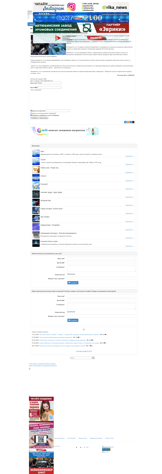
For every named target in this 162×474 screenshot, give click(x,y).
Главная (31, 24)
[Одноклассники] (128, 122)
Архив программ (59, 438)
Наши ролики (83, 438)
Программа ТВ (67, 24)
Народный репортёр (96, 438)
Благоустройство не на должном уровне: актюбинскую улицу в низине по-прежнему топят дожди (69, 343)
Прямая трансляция (53, 24)
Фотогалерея (72, 438)
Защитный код (60, 274)
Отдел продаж (79, 24)
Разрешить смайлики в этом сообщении (45, 115)
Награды (48, 438)
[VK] (42, 14)
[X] (133, 122)
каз (28, 17)
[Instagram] (40, 14)
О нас (32, 438)
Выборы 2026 (108, 24)
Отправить (73, 283)
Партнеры (40, 438)
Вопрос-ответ (109, 438)
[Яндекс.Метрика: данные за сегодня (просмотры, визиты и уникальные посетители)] (108, 447)
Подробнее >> (129, 156)
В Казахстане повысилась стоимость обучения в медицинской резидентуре (62, 340)
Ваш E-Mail (34, 87)
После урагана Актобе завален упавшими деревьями (55, 337)
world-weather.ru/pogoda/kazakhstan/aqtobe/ (42, 364)
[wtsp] (48, 14)
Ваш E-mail (61, 263)
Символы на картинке (37, 111)
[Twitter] (44, 14)
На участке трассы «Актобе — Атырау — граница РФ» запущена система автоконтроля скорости (69, 334)
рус (29, 16)
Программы (40, 24)
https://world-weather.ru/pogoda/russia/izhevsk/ (43, 366)
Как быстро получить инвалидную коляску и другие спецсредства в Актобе (62, 346)
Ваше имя (33, 83)
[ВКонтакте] (125, 122)
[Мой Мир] (130, 122)
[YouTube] (46, 14)
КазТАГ (80, 36)
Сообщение (60, 267)
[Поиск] (93, 358)
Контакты (98, 24)
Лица (89, 24)
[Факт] (80, 1)
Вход (29, 12)
